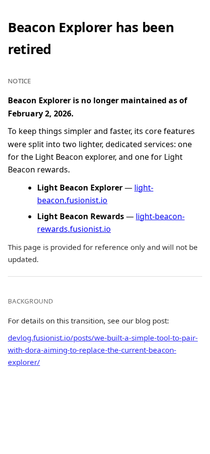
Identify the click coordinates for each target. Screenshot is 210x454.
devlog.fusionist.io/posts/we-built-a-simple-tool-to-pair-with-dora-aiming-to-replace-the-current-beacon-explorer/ (103, 350)
